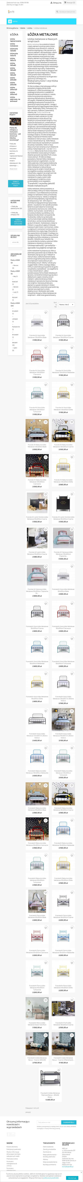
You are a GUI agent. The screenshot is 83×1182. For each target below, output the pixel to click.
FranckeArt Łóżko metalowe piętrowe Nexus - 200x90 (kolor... (50, 1095)
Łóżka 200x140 (13, 93)
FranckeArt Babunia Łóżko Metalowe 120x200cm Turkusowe (63, 773)
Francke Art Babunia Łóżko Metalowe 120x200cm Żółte (63, 481)
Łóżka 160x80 (13, 64)
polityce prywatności (51, 1178)
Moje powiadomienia (50, 1162)
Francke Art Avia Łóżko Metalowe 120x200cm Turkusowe (37, 410)
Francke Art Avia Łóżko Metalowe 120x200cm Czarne (63, 336)
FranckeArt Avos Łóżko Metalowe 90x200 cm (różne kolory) (63, 736)
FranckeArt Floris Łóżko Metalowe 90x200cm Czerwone (37, 951)
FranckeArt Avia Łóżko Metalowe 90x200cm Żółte (37, 698)
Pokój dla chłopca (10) (15, 214)
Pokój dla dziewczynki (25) (15, 207)
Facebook (9, 1134)
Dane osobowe (48, 1147)
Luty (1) (15, 292)
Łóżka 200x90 (13, 84)
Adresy (45, 1159)
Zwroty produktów (49, 1149)
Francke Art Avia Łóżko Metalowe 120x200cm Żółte (63, 409)
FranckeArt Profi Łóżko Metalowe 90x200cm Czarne (63, 1024)
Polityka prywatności (14, 1149)
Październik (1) (16, 328)
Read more (13, 169)
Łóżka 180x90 (13, 74)
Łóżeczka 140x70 (14, 55)
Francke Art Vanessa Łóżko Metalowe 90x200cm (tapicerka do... (37, 591)
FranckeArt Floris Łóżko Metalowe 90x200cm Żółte (63, 987)
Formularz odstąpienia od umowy (12, 1163)
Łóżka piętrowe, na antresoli (15, 99)
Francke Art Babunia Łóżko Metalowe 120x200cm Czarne (63, 446)
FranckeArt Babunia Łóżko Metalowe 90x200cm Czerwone (37, 844)
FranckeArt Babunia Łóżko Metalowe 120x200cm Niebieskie (37, 772)
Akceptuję (72, 1178)
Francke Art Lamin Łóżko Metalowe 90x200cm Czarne (37, 553)
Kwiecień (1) (15, 283)
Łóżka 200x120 (13, 88)
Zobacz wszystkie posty (16, 184)
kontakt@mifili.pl (67, 1167)
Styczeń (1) (14, 299)
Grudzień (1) (15, 312)
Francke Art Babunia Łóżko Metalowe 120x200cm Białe (37, 446)
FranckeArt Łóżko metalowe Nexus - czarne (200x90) (37, 1059)
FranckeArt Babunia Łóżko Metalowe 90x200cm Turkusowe (37, 880)
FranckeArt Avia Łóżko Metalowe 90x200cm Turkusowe (63, 662)
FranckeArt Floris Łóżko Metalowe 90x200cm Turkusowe (37, 988)
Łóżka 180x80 (13, 69)
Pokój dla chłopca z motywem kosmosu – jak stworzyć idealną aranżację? (15, 134)
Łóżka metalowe (14, 45)
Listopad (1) (15, 320)
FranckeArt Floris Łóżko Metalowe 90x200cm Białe (37, 916)
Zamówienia (47, 1152)
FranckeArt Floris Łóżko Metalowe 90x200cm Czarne (63, 916)
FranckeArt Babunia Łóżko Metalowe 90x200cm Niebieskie (63, 844)
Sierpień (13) (14, 344)
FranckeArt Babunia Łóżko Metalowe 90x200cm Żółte (63, 879)
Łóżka (14, 34)
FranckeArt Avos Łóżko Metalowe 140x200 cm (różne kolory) (37, 736)
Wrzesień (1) (15, 336)
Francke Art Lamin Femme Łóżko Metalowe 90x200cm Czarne (37, 518)
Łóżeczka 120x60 (14, 50)
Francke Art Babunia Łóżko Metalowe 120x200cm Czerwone (37, 482)
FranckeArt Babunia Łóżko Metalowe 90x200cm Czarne (63, 809)
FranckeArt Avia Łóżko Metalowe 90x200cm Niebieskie (37, 662)
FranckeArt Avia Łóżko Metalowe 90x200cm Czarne (37, 627)
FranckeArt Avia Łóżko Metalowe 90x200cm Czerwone (63, 627)
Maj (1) (15, 276)
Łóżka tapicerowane (15, 40)
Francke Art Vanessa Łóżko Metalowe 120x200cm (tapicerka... (63, 554)
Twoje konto (49, 1143)
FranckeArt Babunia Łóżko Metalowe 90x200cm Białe (37, 809)
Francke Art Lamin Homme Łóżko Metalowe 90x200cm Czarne (63, 518)
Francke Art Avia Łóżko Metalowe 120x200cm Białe (37, 336)
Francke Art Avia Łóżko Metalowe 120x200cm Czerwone (37, 373)
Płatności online (12, 1159)
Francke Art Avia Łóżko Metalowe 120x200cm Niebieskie (63, 371)
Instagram (13, 1134)
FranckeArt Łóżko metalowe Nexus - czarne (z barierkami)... (63, 1059)
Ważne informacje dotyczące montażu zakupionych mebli (13, 1154)
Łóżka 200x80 (13, 79)
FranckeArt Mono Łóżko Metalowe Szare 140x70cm (37, 1024)
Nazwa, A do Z (66, 304)
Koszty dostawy (12, 1147)
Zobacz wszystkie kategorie (18, 222)
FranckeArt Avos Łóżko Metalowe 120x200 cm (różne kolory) (63, 699)
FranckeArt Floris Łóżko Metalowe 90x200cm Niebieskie (63, 951)
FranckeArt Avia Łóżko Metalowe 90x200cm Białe (63, 590)
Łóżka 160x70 (13, 59)
